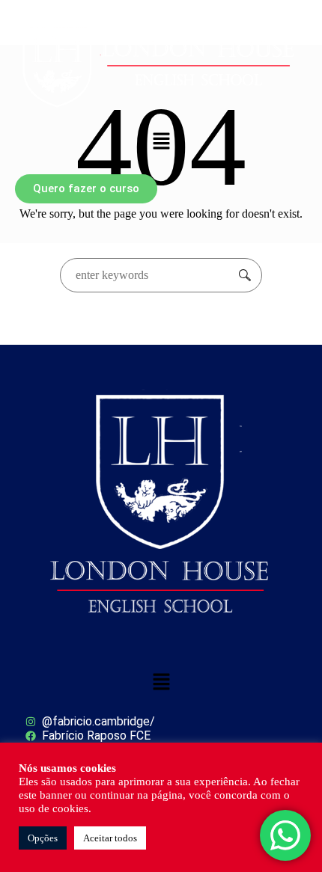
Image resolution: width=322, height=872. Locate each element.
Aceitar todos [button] (110, 838)
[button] (161, 142)
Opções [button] (43, 838)
